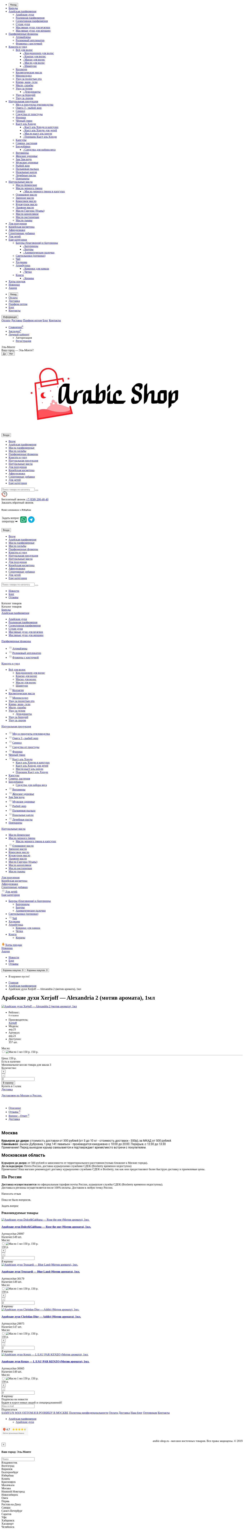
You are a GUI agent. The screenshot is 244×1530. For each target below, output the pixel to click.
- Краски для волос (34, 56)
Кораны (20, 937)
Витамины (22, 152)
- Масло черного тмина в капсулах (44, 191)
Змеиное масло (25, 197)
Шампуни (22, 685)
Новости (14, 590)
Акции (13, 287)
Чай (18, 258)
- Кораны (28, 278)
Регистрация (23, 340)
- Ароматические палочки (38, 252)
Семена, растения (26, 143)
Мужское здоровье (27, 162)
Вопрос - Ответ (19, 1115)
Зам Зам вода (24, 159)
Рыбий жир (23, 165)
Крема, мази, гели (27, 82)
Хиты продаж (17, 281)
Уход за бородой (25, 94)
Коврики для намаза (28, 927)
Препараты (22, 178)
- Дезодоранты (32, 91)
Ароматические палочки (31, 910)
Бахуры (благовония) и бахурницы (37, 242)
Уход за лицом (24, 98)
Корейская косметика (21, 226)
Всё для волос (24, 49)
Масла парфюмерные (21, 447)
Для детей (15, 236)
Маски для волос (26, 679)
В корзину (8, 1082)
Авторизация (24, 337)
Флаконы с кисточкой (29, 43)
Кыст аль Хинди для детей (32, 765)
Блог (11, 307)
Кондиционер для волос (30, 672)
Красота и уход (18, 46)
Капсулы (21, 139)
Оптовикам (150, 1412)
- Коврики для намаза (36, 268)
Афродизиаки (17, 230)
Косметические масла (29, 72)
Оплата (13, 297)
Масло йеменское (26, 184)
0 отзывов (14, 1015)
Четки (19, 931)
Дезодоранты (24, 713)
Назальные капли (26, 172)
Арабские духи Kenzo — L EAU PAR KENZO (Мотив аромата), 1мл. (45, 1361)
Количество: (8, 1067)
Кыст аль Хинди (26, 123)
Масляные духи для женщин (33, 30)
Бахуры (20, 907)
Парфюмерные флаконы (23, 33)
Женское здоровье (27, 156)
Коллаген (21, 69)
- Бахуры (28, 249)
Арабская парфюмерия (22, 11)
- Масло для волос (34, 62)
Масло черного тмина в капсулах (36, 841)
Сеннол (20, 111)
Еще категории (18, 239)
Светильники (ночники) (30, 255)
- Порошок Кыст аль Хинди (40, 136)
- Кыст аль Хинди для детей (40, 130)
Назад (13, 4)
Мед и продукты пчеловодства (34, 104)
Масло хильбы (17, 450)
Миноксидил (24, 75)
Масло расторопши (27, 217)
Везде (12, 441)
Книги (20, 275)
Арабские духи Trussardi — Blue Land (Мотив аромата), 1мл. (40, 1271)
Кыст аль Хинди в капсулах (33, 762)
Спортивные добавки (22, 233)
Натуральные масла (21, 181)
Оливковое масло (26, 194)
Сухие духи (23, 24)
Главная (13, 982)
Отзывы (13, 597)
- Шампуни (30, 66)
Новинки (14, 284)
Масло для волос (26, 682)
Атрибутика (23, 265)
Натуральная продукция (23, 101)
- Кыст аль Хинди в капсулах (40, 127)
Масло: (5, 1048)
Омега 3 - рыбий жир (29, 107)
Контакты (15, 310)
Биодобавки (23, 146)
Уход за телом (24, 88)
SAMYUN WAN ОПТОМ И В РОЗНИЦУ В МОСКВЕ (34, 1412)
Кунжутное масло (26, 204)
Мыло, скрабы (24, 85)
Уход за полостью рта (29, 78)
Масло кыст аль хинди (29, 768)
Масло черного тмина (29, 188)
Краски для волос (26, 676)
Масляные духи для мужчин (33, 27)
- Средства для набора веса (39, 149)
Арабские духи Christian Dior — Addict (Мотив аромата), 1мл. (41, 1316)
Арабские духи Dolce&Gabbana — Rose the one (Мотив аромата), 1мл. (46, 1226)
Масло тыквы (24, 220)
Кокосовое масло (26, 201)
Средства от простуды (29, 114)
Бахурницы (22, 904)
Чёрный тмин (24, 120)
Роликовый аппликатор (30, 40)
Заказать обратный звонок (17, 502)
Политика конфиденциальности (88, 1412)
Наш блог (136, 1412)
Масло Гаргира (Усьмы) (30, 210)
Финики (21, 117)
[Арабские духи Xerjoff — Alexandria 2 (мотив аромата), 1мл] (39, 1006)
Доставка (14, 300)
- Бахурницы (30, 246)
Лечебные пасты (26, 175)
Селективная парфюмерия (32, 21)
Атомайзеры (23, 37)
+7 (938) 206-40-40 (37, 499)
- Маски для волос (34, 59)
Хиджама (21, 262)
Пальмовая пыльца (27, 168)
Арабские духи (25, 14)
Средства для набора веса (31, 785)
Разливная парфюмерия (30, 17)
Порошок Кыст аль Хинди (32, 772)
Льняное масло (25, 207)
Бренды (13, 8)
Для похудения (18, 223)
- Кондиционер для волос (38, 53)
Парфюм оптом (18, 304)
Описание (15, 1107)
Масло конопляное (27, 213)
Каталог (11, 606)
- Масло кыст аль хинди (37, 133)
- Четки (27, 271)
